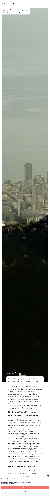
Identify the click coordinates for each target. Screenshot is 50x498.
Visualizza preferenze (25, 495)
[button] (48, 476)
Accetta (25, 487)
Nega (25, 491)
